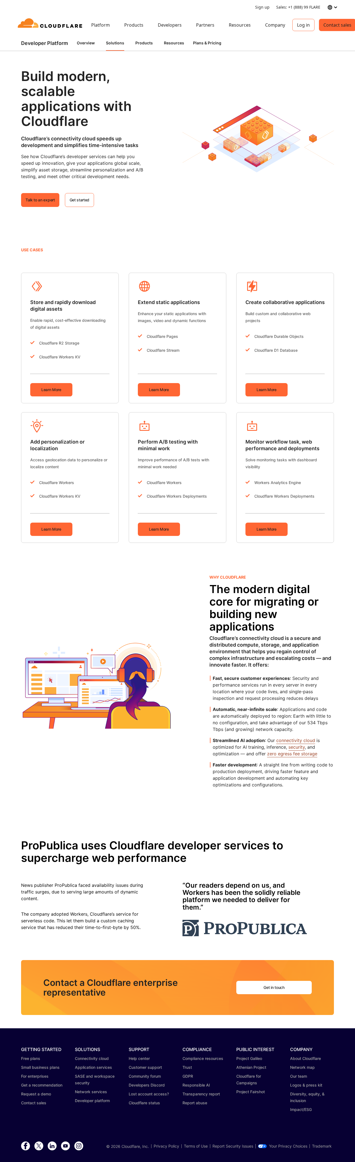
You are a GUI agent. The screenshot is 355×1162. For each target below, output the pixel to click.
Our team (298, 1076)
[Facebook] (25, 1146)
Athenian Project (251, 1067)
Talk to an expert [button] (40, 200)
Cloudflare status (144, 1102)
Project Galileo (249, 1058)
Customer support (145, 1067)
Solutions (115, 42)
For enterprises (35, 1076)
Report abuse (194, 1102)
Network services (91, 1091)
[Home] (51, 24)
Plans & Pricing (207, 42)
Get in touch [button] (273, 987)
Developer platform (92, 1100)
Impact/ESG (301, 1109)
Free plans (30, 1058)
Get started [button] (79, 200)
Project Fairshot (250, 1091)
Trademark (322, 1146)
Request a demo (36, 1094)
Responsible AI (196, 1085)
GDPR (187, 1076)
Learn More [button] (51, 389)
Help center (139, 1058)
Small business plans (40, 1067)
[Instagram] (78, 1146)
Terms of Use (196, 1146)
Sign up (262, 7)
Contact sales (33, 1102)
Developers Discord (147, 1085)
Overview (86, 42)
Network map (302, 1067)
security (296, 747)
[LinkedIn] (52, 1146)
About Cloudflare (305, 1058)
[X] (38, 1146)
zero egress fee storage (292, 753)
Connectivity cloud (92, 1058)
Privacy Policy (166, 1146)
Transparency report (201, 1094)
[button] (258, 138)
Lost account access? (149, 1094)
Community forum (145, 1076)
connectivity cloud (295, 740)
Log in (303, 25)
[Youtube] (65, 1146)
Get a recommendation (41, 1085)
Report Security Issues (232, 1146)
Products (144, 42)
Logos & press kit (306, 1085)
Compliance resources (202, 1058)
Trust (187, 1067)
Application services (93, 1067)
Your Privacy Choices (288, 1146)
